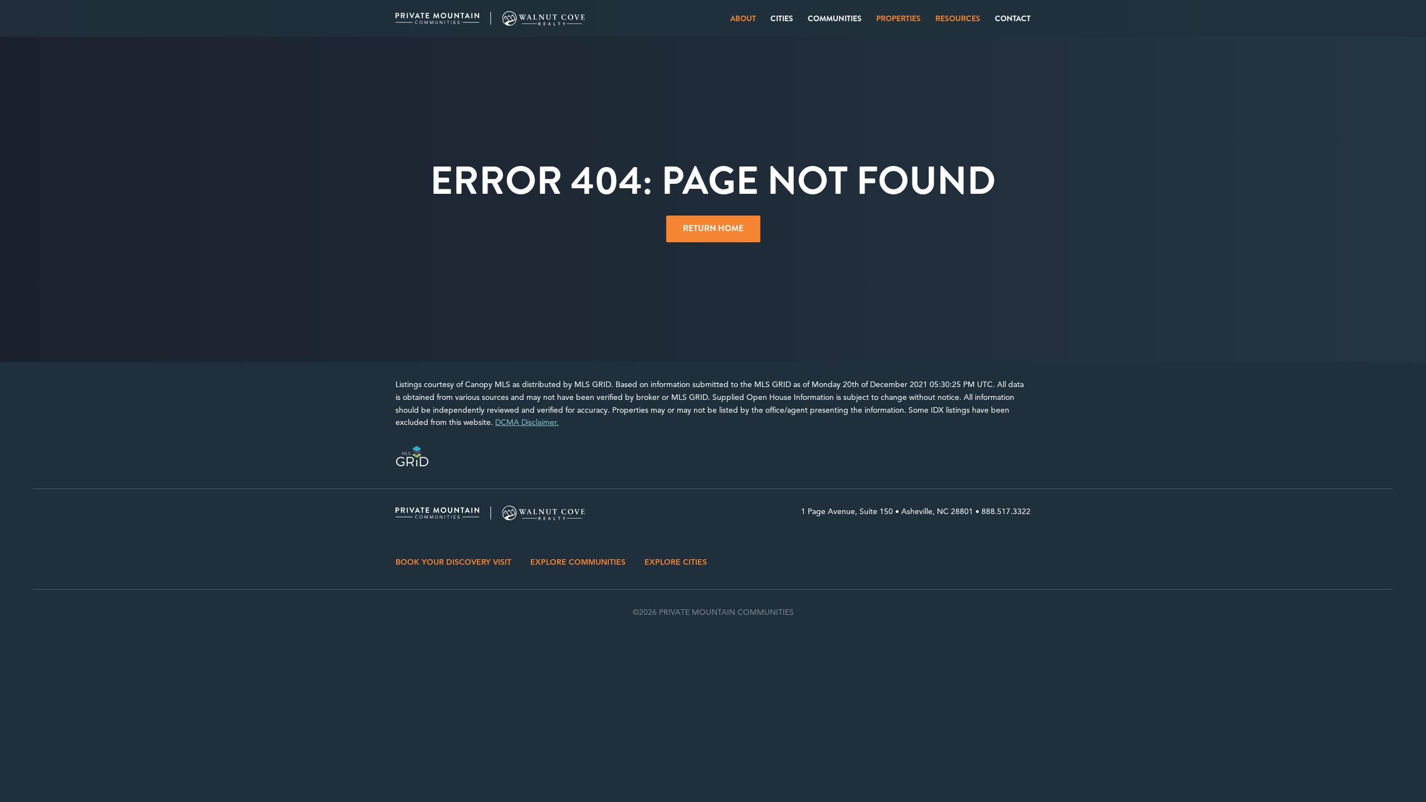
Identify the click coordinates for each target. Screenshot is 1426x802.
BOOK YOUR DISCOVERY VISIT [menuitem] (453, 562)
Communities (835, 18)
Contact (1013, 18)
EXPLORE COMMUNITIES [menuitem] (578, 562)
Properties (898, 18)
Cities (781, 18)
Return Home (713, 228)
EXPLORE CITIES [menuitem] (675, 562)
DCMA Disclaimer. (527, 422)
